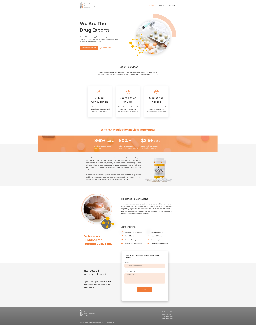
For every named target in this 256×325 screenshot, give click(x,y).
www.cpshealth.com (167, 318)
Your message (130, 271)
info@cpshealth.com (167, 316)
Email (127, 262)
